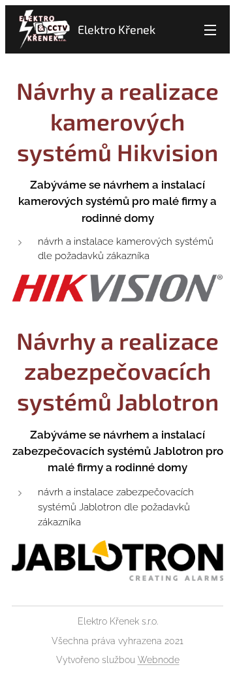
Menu (210, 29)
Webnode (159, 660)
